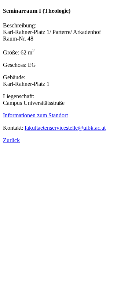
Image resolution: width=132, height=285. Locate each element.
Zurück (11, 140)
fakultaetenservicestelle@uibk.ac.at (65, 128)
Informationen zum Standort (35, 115)
